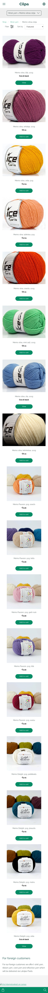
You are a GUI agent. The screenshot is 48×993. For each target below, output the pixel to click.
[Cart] (3, 990)
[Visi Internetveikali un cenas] (13, 984)
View (24, 83)
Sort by (20, 26)
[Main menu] (4, 4)
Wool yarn (14, 22)
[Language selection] (44, 4)
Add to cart (24, 137)
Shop (4, 22)
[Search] (45, 990)
